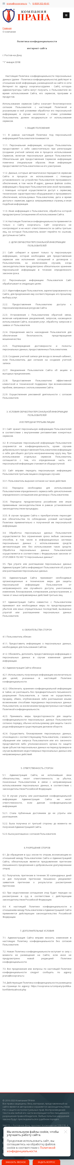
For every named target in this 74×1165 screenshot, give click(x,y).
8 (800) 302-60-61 (41, 3)
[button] (65, 1131)
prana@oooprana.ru (17, 3)
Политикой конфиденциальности (31, 1149)
